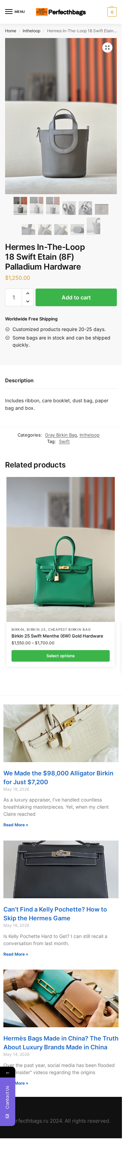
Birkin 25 (36, 629)
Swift (64, 441)
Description (19, 380)
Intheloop (31, 30)
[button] (27, 293)
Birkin (18, 629)
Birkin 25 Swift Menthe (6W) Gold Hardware (57, 636)
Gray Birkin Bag (61, 435)
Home (10, 30)
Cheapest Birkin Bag (69, 629)
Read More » (15, 824)
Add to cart (76, 297)
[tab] (61, 381)
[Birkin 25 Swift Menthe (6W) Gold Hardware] (60, 549)
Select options (60, 655)
